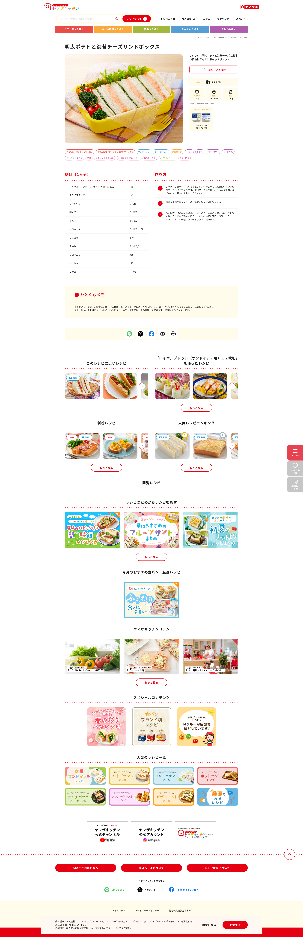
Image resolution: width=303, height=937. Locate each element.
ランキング (223, 18)
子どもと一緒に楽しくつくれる (79, 151)
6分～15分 (184, 158)
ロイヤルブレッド (167, 158)
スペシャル (242, 18)
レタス (200, 151)
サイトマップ (118, 910)
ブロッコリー (213, 151)
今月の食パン (189, 18)
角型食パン (177, 151)
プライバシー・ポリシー (147, 910)
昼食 (112, 158)
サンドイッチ (144, 151)
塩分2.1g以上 (149, 158)
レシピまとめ (168, 18)
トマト (189, 151)
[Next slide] (142, 386)
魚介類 (79, 158)
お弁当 (121, 158)
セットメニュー (161, 151)
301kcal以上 (134, 158)
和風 (89, 158)
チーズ (69, 158)
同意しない (209, 925)
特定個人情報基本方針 (180, 910)
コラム (206, 18)
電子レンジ (100, 158)
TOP (200, 37)
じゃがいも (228, 151)
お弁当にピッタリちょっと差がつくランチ (116, 151)
